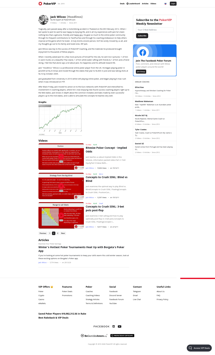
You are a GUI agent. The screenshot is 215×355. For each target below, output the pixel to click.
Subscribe (142, 36)
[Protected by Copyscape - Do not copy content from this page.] (122, 335)
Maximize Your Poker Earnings (49, 244)
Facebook (113, 291)
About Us (160, 291)
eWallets (42, 303)
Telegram (137, 291)
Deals (122, 3)
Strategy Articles (92, 299)
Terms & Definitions (94, 303)
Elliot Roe (139, 87)
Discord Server (115, 295)
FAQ (158, 295)
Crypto (41, 295)
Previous (43, 233)
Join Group (141, 72)
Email (135, 295)
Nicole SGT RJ (141, 115)
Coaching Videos (93, 295)
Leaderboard (134, 3)
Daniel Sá (139, 143)
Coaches (89, 291)
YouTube (113, 303)
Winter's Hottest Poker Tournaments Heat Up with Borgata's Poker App (81, 249)
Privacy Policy (162, 299)
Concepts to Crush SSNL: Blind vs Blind (106, 179)
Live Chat (137, 299)
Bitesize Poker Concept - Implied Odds (106, 150)
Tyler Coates (140, 129)
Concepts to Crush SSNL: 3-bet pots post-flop (105, 209)
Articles (145, 3)
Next (63, 233)
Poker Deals (67, 291)
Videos (153, 3)
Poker (40, 291)
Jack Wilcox (90, 168)
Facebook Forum (116, 299)
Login (173, 3)
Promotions (67, 295)
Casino (41, 299)
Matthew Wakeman (144, 101)
